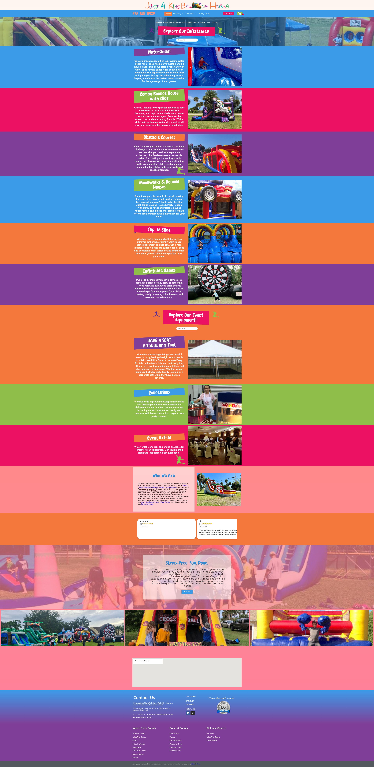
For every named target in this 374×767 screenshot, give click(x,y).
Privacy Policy (204, 14)
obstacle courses (158, 487)
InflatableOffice (195, 764)
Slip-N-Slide (159, 229)
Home (168, 14)
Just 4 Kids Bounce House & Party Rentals (155, 502)
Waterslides (148, 487)
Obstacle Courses (159, 137)
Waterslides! (159, 51)
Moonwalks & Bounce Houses (159, 184)
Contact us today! (147, 504)
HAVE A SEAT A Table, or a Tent (159, 343)
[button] (190, 67)
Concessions (159, 392)
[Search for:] (187, 40)
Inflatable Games (159, 270)
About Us (189, 14)
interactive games (171, 487)
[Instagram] (193, 713)
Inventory (177, 14)
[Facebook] (188, 713)
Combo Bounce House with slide (159, 96)
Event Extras (159, 437)
